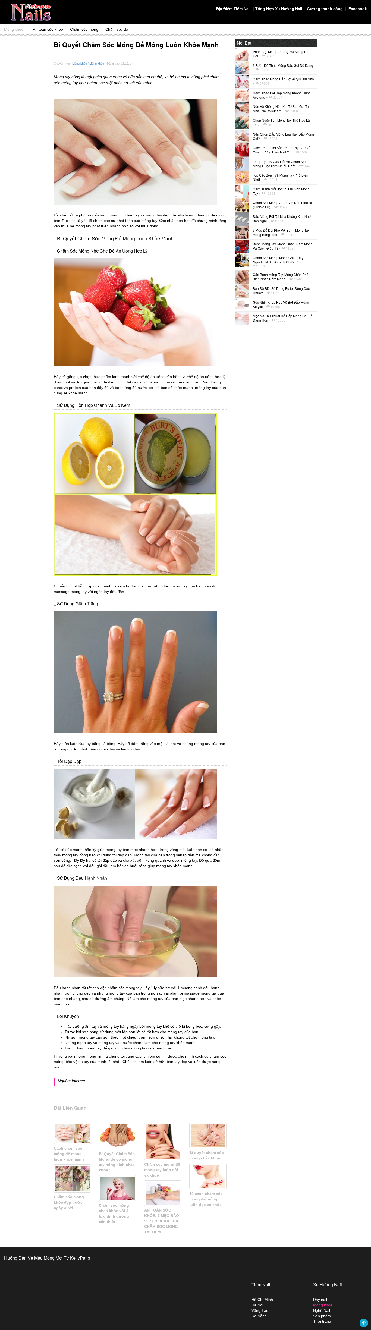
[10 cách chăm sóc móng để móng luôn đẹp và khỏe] (208, 1176)
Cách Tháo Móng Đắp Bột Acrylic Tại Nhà (283, 79)
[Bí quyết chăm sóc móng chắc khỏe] (208, 1135)
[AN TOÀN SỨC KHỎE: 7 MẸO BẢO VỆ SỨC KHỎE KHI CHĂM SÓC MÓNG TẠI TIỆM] (162, 1193)
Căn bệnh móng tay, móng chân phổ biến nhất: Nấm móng (281, 276)
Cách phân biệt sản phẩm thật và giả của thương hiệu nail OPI (281, 149)
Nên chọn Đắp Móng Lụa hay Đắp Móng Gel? (283, 136)
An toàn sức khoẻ (48, 29)
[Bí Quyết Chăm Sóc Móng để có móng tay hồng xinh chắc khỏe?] (117, 1136)
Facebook (357, 9)
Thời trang (322, 1321)
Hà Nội (257, 1305)
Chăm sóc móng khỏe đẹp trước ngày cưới (69, 1202)
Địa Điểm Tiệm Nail (233, 9)
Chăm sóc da (116, 29)
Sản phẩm (322, 1316)
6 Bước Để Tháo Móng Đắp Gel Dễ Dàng (283, 65)
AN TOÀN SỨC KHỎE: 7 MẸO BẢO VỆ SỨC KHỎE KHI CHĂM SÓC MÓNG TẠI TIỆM (161, 1221)
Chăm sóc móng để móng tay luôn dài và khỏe (162, 1169)
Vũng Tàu (259, 1310)
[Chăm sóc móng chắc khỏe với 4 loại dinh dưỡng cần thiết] (117, 1188)
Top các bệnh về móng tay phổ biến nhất (280, 177)
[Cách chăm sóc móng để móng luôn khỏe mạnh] (72, 1133)
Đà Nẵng (259, 1316)
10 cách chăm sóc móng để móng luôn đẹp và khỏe (206, 1199)
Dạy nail (320, 1299)
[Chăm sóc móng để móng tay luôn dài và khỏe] (162, 1141)
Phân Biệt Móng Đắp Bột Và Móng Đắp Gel (281, 53)
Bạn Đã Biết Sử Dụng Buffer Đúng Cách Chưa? (282, 290)
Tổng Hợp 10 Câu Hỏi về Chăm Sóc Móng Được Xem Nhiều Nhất (279, 163)
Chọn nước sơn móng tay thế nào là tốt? (281, 122)
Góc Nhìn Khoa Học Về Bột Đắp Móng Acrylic (281, 304)
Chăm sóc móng (84, 29)
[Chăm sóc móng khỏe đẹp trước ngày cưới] (72, 1178)
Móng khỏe (13, 29)
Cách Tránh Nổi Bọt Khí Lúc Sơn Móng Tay (281, 191)
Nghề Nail (321, 1310)
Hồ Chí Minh (262, 1299)
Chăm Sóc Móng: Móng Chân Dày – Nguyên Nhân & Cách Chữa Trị (279, 259)
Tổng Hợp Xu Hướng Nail (278, 9)
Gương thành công (325, 9)
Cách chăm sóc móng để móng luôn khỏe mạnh (69, 1153)
